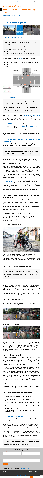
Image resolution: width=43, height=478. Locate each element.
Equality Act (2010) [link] (8, 123)
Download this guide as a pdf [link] (9, 18)
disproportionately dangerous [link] (15, 281)
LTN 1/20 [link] (21, 58)
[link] (1, 9)
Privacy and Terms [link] (35, 472)
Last (22, 456)
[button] (12, 1)
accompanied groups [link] (8, 181)
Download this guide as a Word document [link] (12, 15)
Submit (5, 464)
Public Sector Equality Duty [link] (27, 126)
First (3, 456)
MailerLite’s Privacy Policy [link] (27, 468)
